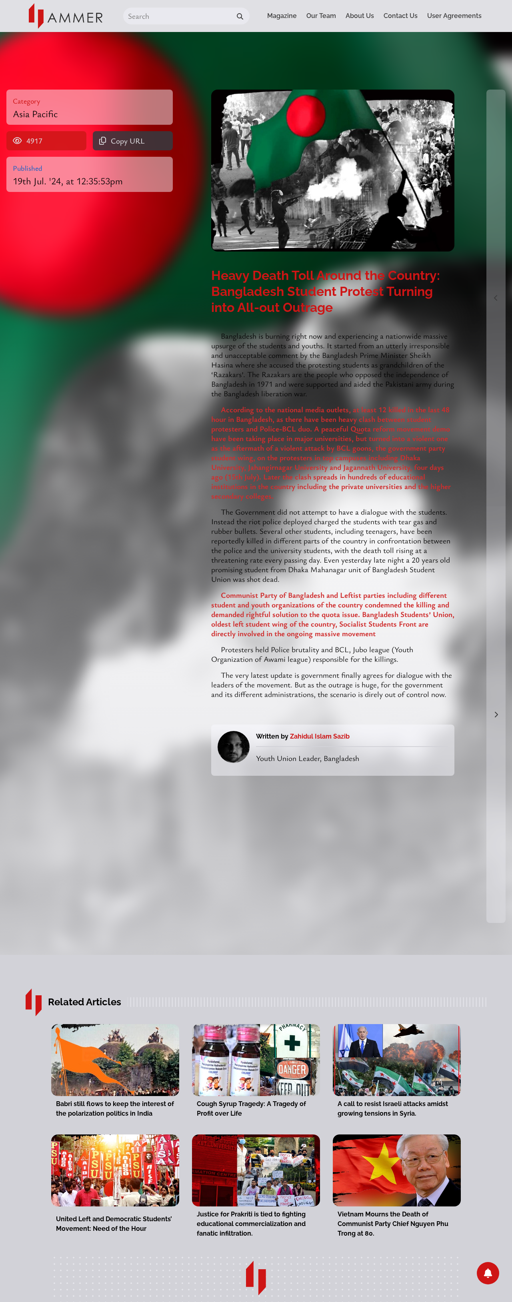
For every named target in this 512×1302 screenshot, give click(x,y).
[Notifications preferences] (488, 1273)
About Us (360, 16)
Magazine (282, 16)
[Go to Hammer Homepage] (66, 16)
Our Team (321, 16)
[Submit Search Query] (240, 16)
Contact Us (401, 16)
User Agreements (454, 16)
